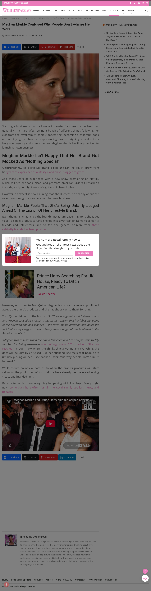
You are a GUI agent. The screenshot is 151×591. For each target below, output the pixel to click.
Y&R (80, 10)
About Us (38, 580)
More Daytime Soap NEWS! (121, 25)
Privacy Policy (95, 580)
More (131, 10)
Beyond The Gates (96, 10)
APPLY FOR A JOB (64, 580)
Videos (46, 10)
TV (123, 10)
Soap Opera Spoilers (21, 580)
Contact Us (80, 580)
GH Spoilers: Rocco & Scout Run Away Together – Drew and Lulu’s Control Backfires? (124, 36)
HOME (36, 10)
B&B (62, 10)
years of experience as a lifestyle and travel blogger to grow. (45, 172)
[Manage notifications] (6, 584)
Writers (49, 580)
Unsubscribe (111, 580)
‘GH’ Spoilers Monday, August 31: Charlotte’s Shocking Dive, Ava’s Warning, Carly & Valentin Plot (126, 79)
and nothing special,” (55, 344)
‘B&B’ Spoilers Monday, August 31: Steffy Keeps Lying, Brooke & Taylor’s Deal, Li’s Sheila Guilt (125, 48)
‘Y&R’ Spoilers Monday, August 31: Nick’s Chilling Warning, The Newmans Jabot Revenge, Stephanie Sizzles (125, 59)
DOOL (71, 10)
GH (55, 10)
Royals (114, 10)
